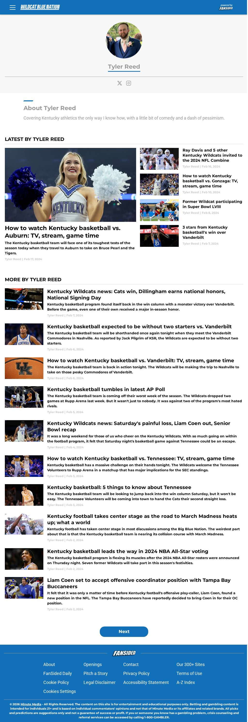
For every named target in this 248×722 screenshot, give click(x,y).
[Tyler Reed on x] (119, 83)
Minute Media (31, 704)
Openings (93, 664)
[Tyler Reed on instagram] (128, 83)
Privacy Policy (136, 673)
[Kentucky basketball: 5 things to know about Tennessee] (124, 495)
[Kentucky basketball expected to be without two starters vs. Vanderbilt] (124, 337)
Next (124, 631)
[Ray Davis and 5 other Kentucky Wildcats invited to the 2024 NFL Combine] (191, 159)
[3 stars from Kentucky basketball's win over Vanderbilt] (191, 236)
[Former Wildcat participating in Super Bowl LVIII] (191, 210)
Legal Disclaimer (100, 682)
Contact (131, 664)
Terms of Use (189, 673)
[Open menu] (13, 7)
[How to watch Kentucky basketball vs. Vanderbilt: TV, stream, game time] (124, 368)
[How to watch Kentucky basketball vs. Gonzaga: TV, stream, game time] (191, 184)
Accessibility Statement (146, 682)
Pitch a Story (96, 673)
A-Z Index (186, 682)
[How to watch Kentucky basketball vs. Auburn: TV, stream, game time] (70, 204)
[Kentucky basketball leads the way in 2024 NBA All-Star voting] (124, 559)
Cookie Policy (56, 682)
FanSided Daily (57, 673)
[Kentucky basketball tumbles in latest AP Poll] (124, 400)
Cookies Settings (59, 691)
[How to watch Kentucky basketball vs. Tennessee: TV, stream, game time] (124, 466)
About (49, 664)
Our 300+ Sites (191, 664)
